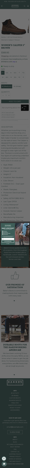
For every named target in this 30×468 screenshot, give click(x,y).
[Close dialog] (28, 224)
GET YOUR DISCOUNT (7, 241)
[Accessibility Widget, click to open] (4, 458)
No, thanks (7, 243)
